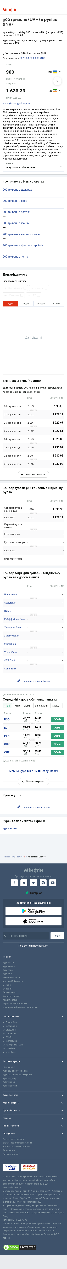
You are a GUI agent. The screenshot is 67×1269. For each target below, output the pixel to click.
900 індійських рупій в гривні (16, 104)
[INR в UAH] (57, 81)
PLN (6, 736)
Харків (55, 705)
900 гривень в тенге (15, 256)
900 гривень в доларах (17, 189)
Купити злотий (10, 1086)
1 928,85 (58, 439)
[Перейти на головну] (10, 10)
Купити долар (9, 1078)
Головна (6, 857)
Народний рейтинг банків (15, 1004)
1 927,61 (58, 430)
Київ (17, 705)
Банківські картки (11, 977)
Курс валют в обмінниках (15, 1071)
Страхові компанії (11, 1154)
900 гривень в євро (15, 201)
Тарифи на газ (9, 992)
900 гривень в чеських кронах (21, 234)
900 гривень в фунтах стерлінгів (23, 245)
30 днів (25, 304)
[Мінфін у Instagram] (43, 882)
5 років (56, 304)
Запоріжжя (41, 705)
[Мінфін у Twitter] (33, 882)
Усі (8, 705)
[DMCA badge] (33, 1247)
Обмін (57, 719)
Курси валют (10, 828)
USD (7, 719)
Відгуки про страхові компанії (17, 1143)
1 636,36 (58, 509)
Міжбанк (7, 985)
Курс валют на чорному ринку (17, 1074)
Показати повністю (35, 474)
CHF (6, 752)
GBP (7, 744)
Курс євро (8, 970)
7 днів (10, 304)
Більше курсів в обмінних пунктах (33, 771)
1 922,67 (58, 422)
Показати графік (35, 781)
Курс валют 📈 (18, 857)
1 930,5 (58, 406)
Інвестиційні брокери (13, 981)
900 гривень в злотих (16, 212)
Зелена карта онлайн (13, 1139)
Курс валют (8, 962)
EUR (6, 727)
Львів (27, 705)
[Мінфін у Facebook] (14, 882)
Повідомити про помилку (33, 945)
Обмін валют (9, 1067)
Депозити (7, 989)
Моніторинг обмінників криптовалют (20, 1007)
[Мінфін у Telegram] (23, 882)
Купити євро (9, 1082)
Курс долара (9, 966)
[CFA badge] (46, 1167)
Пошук (57, 935)
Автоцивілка (9, 1150)
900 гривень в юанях (16, 223)
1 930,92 (58, 447)
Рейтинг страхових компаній (17, 1146)
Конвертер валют (11, 996)
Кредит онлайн (10, 1000)
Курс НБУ (7, 973)
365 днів (41, 304)
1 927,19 (58, 414)
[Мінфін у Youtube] (52, 882)
